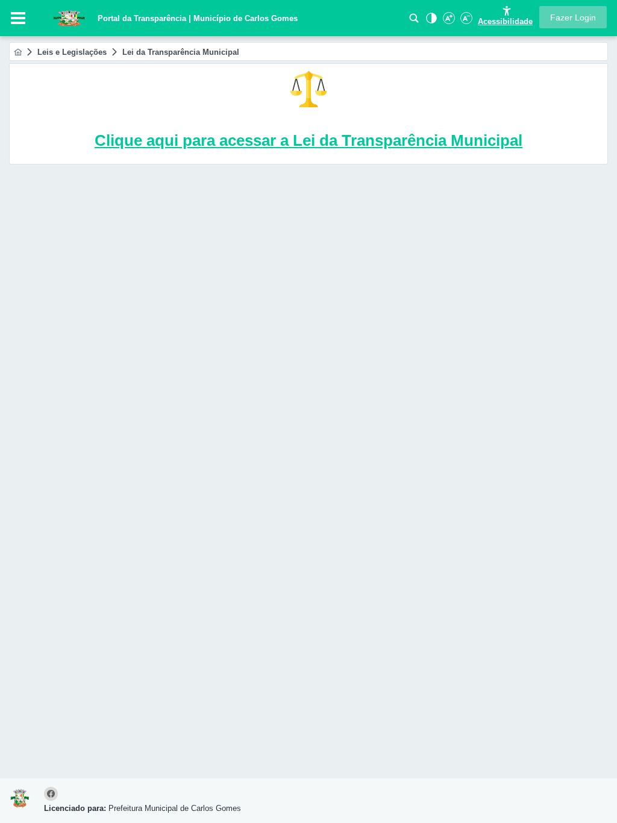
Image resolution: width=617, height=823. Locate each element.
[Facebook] (52, 794)
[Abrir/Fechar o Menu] (18, 18)
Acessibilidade (505, 21)
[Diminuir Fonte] (465, 21)
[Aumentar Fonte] (447, 21)
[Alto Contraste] (430, 21)
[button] (573, 17)
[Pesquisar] (414, 21)
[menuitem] (18, 52)
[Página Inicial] (18, 52)
